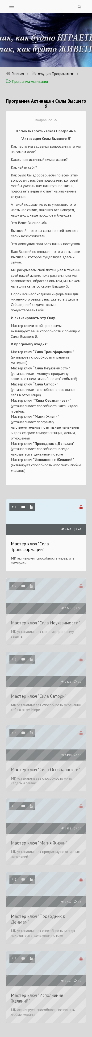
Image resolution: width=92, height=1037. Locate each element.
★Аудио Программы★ (56, 73)
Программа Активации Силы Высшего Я (32, 81)
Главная (18, 73)
